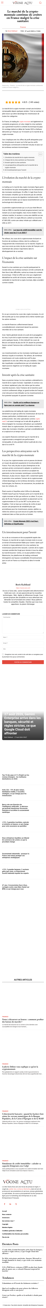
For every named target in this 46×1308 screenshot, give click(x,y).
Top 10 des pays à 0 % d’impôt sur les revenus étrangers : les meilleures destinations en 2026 (15, 777)
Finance (23, 27)
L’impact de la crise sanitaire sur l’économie (19, 160)
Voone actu (5, 85)
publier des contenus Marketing (20, 1189)
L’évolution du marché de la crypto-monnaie (19, 157)
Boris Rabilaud (12, 31)
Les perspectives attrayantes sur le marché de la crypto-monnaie (21, 166)
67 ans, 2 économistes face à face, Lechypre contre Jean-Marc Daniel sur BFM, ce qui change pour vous (15, 887)
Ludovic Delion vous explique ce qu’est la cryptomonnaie (20, 1067)
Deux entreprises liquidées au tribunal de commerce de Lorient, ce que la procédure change (15, 840)
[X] (16, 1204)
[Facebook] (4, 1204)
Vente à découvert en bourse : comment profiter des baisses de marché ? (23, 1020)
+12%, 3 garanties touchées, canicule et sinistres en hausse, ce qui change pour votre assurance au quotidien (15, 824)
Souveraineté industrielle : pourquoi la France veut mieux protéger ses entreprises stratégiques (15, 855)
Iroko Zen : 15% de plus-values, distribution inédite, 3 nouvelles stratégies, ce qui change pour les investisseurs (14, 793)
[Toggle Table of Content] (39, 154)
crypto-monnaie (24, 122)
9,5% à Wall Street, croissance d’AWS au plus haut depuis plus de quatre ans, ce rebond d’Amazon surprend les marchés (22, 1269)
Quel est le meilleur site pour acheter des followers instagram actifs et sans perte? (20, 1289)
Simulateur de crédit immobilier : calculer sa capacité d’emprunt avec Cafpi (21, 1164)
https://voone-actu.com (23, 588)
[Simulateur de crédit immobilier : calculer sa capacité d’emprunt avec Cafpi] (23, 1143)
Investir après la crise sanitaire (15, 162)
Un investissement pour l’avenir (15, 170)
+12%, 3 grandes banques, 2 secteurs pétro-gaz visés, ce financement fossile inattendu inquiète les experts (15, 871)
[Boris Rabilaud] (23, 576)
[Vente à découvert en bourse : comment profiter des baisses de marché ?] (23, 999)
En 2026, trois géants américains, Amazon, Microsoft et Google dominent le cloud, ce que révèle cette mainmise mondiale (22, 1260)
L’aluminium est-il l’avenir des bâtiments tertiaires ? (20, 1283)
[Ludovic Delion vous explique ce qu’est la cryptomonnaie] (23, 1047)
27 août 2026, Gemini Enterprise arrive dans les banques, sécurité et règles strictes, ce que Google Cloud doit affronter (22, 723)
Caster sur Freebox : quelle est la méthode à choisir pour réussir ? (22, 1296)
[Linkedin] (10, 1204)
